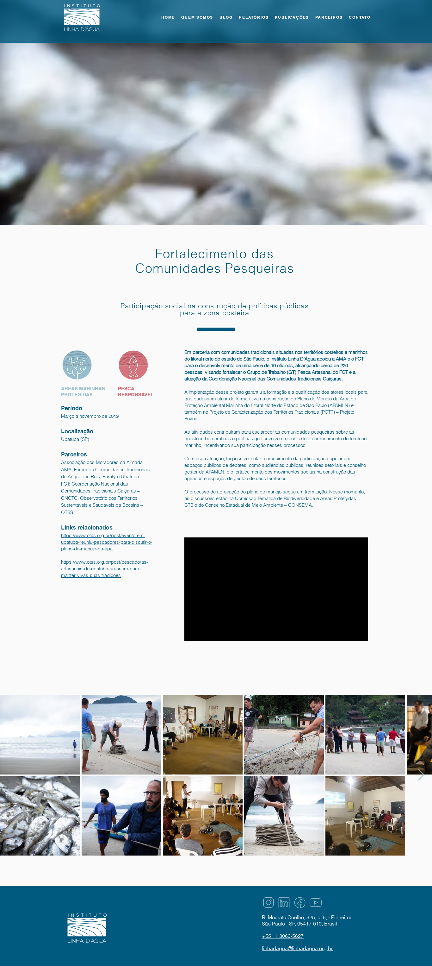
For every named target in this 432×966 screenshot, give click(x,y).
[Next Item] (421, 775)
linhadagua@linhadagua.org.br (297, 948)
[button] (253, 17)
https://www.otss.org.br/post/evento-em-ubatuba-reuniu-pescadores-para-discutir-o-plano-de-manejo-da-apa (106, 542)
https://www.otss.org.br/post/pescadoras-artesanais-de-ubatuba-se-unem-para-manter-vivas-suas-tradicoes (104, 568)
